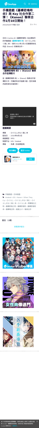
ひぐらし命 (22, 203)
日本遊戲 (17, 194)
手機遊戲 (8, 194)
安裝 (30, 159)
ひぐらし (10, 200)
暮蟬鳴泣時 (10, 209)
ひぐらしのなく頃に (22, 200)
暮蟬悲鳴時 (22, 206)
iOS (14, 197)
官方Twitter (25, 150)
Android (8, 197)
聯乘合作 (28, 209)
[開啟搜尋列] (25, 4)
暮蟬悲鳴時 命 (18, 41)
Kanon (19, 197)
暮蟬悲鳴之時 (11, 206)
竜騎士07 (19, 209)
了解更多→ (15, 426)
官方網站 (12, 150)
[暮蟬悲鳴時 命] (19, 159)
